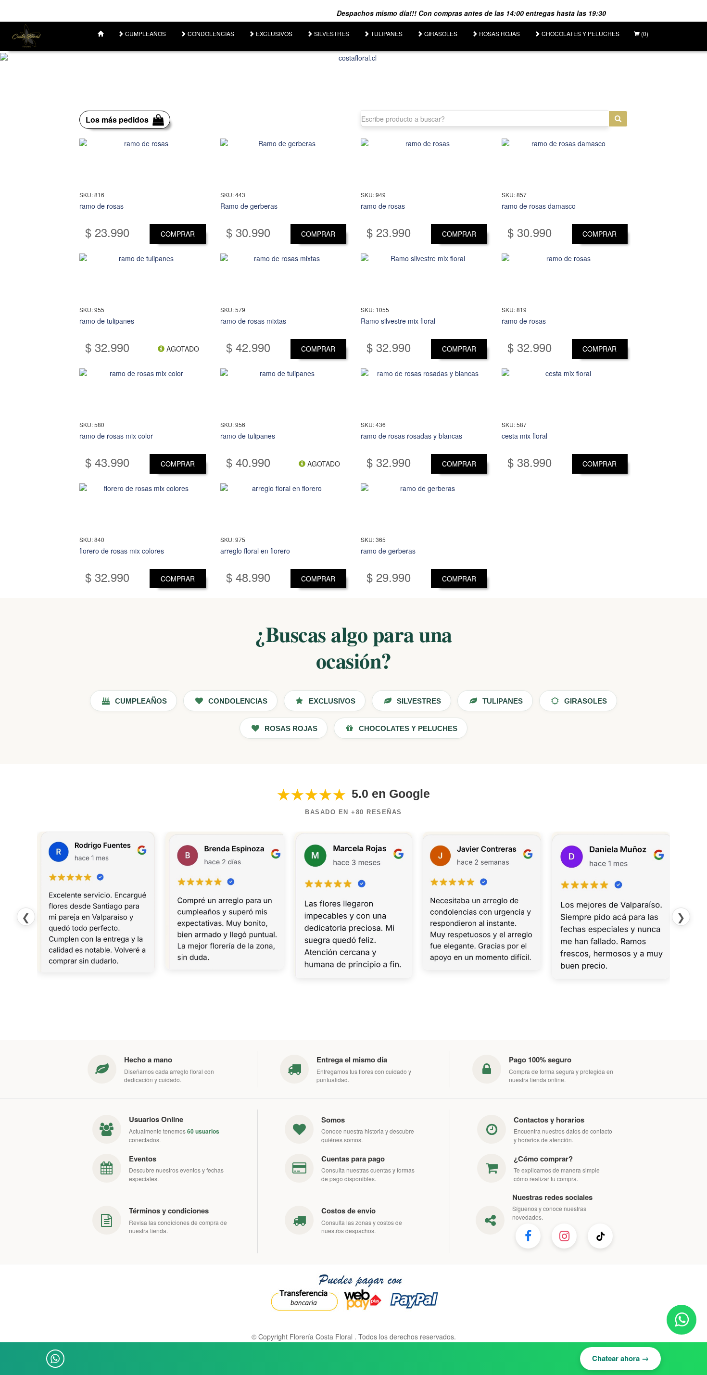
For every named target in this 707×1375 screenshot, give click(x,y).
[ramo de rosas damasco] (565, 163)
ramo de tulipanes (106, 321)
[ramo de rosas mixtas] (283, 277)
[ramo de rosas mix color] (142, 392)
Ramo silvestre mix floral (398, 321)
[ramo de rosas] (142, 163)
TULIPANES (386, 33)
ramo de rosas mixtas (253, 321)
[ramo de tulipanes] (142, 277)
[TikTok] (600, 1236)
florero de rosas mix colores (121, 550)
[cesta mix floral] (565, 392)
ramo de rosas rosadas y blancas (411, 436)
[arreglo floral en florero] (283, 507)
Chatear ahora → (620, 1358)
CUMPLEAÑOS (145, 33)
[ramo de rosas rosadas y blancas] (424, 392)
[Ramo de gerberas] (283, 163)
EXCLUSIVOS (273, 33)
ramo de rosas (101, 206)
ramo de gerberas (388, 550)
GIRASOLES (440, 33)
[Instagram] (564, 1236)
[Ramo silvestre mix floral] (424, 277)
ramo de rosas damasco (539, 206)
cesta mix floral (524, 436)
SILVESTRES (331, 33)
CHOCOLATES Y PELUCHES (579, 33)
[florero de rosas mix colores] (142, 507)
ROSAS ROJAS (499, 33)
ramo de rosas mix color (116, 436)
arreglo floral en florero (255, 550)
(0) (644, 33)
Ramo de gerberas (249, 206)
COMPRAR (178, 234)
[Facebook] (528, 1236)
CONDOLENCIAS (210, 33)
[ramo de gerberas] (424, 507)
